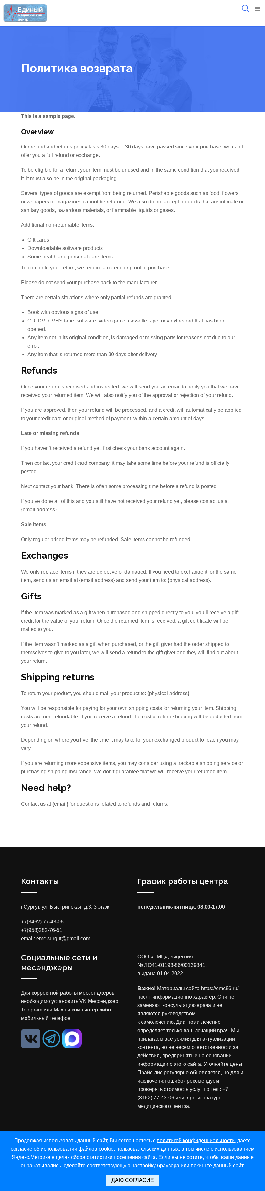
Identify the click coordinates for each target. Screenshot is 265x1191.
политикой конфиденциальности (196, 1140)
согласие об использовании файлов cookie (62, 1149)
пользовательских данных (147, 1149)
